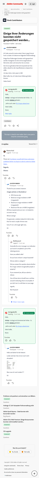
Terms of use (20, 465)
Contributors (7, 121)
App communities (15, 9)
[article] (19, 164)
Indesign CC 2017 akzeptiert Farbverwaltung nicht (18, 405)
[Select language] (25, 4)
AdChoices (8, 475)
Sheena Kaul (10, 150)
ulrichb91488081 (11, 47)
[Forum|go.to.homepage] (15, 3)
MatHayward (17, 241)
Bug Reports (6, 416)
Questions (6, 11)
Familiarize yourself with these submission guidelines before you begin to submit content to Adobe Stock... (19, 161)
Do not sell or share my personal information (16, 472)
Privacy (27, 465)
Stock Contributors (27, 9)
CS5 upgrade (7, 431)
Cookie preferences (9, 469)
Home (5, 9)
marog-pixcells (12, 89)
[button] (3, 4)
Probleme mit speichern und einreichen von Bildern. (19, 396)
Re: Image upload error (22, 103)
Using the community (9, 465)
